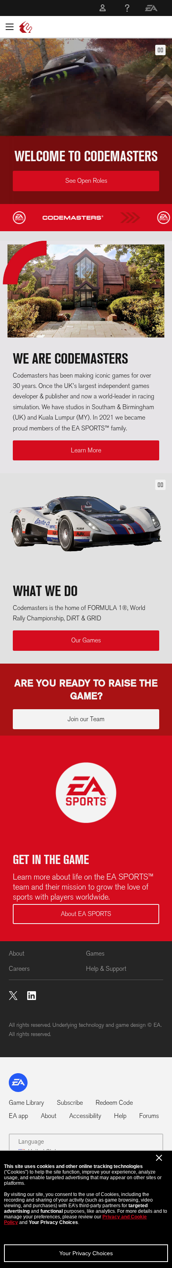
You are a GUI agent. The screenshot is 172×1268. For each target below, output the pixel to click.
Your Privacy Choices (86, 1253)
